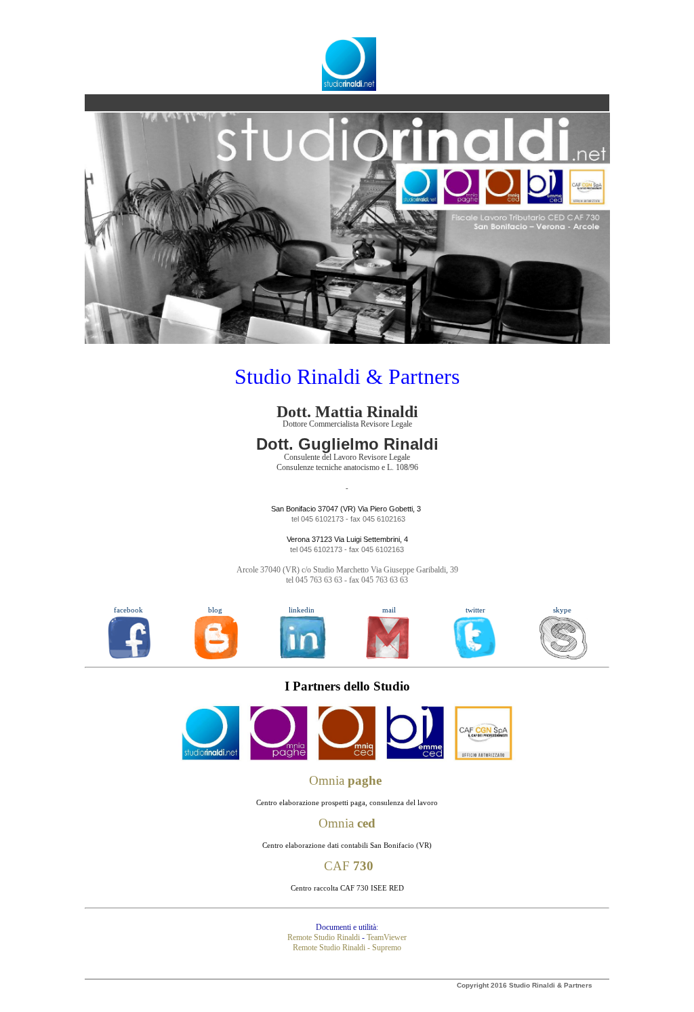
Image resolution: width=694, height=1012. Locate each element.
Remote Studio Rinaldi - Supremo (347, 947)
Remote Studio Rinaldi (323, 937)
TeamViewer (387, 937)
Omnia (345, 780)
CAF (348, 866)
